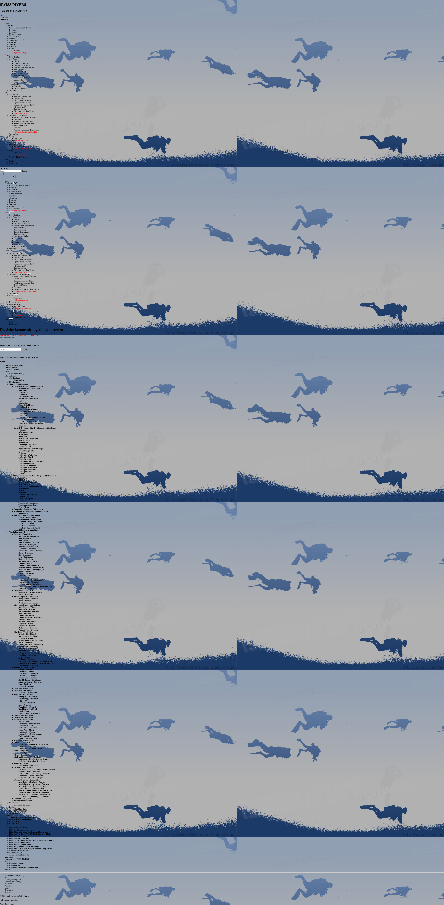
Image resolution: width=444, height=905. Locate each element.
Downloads (13, 144)
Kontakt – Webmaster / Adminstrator (24, 867)
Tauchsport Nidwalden (27, 470)
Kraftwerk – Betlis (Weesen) (29, 724)
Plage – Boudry (24, 601)
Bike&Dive (22, 480)
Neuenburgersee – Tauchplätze (26, 597)
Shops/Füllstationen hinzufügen (26, 530)
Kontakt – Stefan (16, 865)
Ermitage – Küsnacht (26, 638)
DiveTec (21, 490)
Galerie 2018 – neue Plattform (21, 819)
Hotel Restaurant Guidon (28, 399)
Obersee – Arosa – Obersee (29, 772)
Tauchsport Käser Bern (27, 505)
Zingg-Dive (22, 426)
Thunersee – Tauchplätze (24, 667)
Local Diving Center (26, 451)
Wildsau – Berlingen (26, 588)
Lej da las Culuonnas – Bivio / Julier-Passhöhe (36, 769)
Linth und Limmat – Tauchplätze (27, 757)
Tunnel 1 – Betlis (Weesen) (28, 738)
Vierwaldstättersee (16, 36)
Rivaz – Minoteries (25, 595)
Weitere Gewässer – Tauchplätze (26, 780)
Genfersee (13, 32)
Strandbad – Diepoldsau (28, 747)
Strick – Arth (23, 711)
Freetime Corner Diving (27, 495)
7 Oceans (22, 430)
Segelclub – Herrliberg (27, 655)
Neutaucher (23, 403)
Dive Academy (24, 440)
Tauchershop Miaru (26, 463)
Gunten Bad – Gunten (27, 678)
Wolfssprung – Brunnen (27, 628)
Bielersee (12, 42)
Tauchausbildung (20, 69)
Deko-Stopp (23, 434)
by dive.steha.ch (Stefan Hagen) (17, 896)
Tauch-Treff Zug (25, 459)
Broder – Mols (24, 722)
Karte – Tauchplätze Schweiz (20, 28)
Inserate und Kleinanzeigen (24, 67)
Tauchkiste (22, 415)
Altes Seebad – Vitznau (27, 607)
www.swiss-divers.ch (12, 875)
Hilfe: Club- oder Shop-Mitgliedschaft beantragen (28, 832)
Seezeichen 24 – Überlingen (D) (30, 580)
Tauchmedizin (19, 76)
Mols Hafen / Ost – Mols (27, 728)
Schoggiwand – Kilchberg (28, 653)
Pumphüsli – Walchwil (27, 707)
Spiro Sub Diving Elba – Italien (30, 522)
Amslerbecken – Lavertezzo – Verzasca (33, 784)
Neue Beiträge (14, 57)
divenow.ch (22, 395)
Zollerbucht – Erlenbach (28, 665)
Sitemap (8, 869)
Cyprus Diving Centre (27, 517)
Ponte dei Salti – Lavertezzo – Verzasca (33, 792)
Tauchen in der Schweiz (13, 10)
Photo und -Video (20, 82)
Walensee (12, 47)
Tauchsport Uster (25, 472)
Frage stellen (19, 380)
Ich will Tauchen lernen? (23, 101)
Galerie (7, 815)
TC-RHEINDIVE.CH (27, 422)
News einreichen (15, 374)
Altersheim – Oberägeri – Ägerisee (31, 782)
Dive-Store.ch (23, 488)
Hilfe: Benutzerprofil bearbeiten (21, 830)
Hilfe (6, 826)
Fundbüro (17, 84)
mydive (21, 401)
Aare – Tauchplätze (21, 751)
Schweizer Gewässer (21, 63)
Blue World (23, 390)
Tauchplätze (9, 26)
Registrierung (9, 890)
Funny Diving (23, 497)
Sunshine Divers (24, 407)
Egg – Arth (22, 701)
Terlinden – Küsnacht (26, 659)
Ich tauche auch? (20, 107)
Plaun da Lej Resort (26, 405)
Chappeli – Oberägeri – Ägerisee (31, 788)
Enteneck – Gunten (26, 672)
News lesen (18, 138)
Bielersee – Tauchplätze (23, 690)
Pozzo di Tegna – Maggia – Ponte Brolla (34, 794)
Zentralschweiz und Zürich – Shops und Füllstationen (35, 428)
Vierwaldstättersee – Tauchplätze (27, 605)
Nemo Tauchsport (25, 499)
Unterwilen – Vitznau (26, 626)
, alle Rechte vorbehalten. (9, 900)
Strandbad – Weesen (26, 732)
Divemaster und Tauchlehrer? (24, 111)
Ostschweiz (18, 119)
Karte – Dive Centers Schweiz (25, 117)
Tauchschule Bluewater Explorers (31, 417)
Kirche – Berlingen (25, 559)
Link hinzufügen (20, 809)
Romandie (17, 128)
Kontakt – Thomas (16, 863)
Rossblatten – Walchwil (27, 709)
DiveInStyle (23, 442)
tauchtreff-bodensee (26, 420)
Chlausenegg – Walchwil (28, 699)
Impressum (9, 857)
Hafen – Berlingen (25, 553)
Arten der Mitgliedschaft (19, 855)
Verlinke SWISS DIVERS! (19, 851)
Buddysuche (18, 80)
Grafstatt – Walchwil (26, 703)
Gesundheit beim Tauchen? (24, 105)
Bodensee (12, 30)
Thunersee (13, 40)
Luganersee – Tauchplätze (24, 715)
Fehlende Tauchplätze (22, 799)
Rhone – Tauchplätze (22, 755)
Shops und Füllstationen (18, 115)
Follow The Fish (24, 447)
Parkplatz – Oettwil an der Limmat (32, 761)
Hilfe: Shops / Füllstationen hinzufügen (24, 846)
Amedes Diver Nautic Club (29, 388)
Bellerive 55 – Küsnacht (27, 634)
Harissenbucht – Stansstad (28, 611)
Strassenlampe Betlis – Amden (30, 734)
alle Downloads (19, 147)
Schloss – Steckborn (26, 574)
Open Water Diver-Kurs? (23, 103)
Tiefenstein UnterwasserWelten (30, 424)
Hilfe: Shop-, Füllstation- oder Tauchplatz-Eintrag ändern (31, 840)
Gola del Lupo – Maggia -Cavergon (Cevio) (35, 790)
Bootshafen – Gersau (26, 609)
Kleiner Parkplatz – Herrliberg (30, 644)
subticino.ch (23, 513)
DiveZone (22, 492)
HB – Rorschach (24, 555)
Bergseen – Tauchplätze (23, 767)
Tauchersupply (24, 413)
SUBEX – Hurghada (26, 526)
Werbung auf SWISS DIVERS (17, 859)
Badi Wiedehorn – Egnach (28, 542)
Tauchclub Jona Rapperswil (29, 411)
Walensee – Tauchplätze (23, 719)
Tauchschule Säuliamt (27, 465)
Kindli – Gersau (24, 613)
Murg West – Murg (26, 730)
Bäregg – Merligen (25, 669)
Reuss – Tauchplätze (22, 753)
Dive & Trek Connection (28, 438)
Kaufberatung (14, 142)
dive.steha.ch (23, 392)
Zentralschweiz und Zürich (24, 122)
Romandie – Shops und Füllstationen (28, 509)
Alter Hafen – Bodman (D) (28, 536)
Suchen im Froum (15, 90)
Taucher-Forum (11, 368)
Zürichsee (12, 38)
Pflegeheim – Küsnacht (27, 649)
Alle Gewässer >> (16, 51)
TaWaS (21, 474)
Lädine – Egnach (25, 563)
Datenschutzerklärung (13, 882)
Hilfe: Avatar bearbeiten (18, 828)
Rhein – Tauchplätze (22, 742)
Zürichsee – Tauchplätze (23, 632)
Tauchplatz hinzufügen (23, 801)
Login (7, 159)
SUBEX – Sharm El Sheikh (29, 528)
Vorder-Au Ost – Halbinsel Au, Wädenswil (35, 661)
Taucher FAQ (14, 94)
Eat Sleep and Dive (25, 397)
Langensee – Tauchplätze (24, 688)
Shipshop (22, 501)
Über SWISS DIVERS (17, 157)
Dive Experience (24, 484)
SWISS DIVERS (13, 4)
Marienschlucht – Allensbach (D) (31, 567)
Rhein (11, 49)
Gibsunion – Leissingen (27, 676)
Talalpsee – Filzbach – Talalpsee (30, 778)
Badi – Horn (23, 540)
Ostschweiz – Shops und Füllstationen (28, 386)
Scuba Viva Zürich (25, 457)
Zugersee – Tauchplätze (23, 694)
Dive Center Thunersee (27, 482)
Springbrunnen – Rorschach (29, 584)
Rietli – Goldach (24, 572)
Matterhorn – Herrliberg (28, 647)
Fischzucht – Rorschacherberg (30, 551)
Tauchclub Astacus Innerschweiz (31, 461)
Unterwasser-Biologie (22, 78)
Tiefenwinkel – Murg (26, 736)
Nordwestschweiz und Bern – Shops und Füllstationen (35, 476)
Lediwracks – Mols (25, 726)
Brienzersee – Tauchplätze (24, 717)
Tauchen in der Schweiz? (23, 97)
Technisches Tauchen (21, 74)
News (11, 136)
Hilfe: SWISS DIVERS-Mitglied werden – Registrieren (30, 849)
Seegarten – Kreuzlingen (28, 578)
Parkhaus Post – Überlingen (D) (31, 570)
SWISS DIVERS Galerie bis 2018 (22, 817)
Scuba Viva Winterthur (27, 455)
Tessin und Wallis (20, 126)
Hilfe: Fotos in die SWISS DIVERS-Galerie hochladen (30, 834)
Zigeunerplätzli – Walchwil (29, 713)
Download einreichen (22, 805)
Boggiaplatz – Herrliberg (28, 636)
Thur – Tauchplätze (21, 763)
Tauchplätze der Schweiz (19, 532)
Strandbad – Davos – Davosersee (31, 776)
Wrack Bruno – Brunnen (28, 630)
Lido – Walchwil (24, 705)
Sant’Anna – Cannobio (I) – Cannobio (33, 797)
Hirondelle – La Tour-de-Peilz (30, 592)
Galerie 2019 (14, 822)
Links (11, 151)
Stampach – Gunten (26, 686)
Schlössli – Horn (24, 576)
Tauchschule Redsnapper (28, 503)
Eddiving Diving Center (27, 445)
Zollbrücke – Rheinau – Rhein (30, 749)
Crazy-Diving (23, 507)
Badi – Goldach (24, 538)
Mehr (7, 92)
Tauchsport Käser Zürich (28, 467)
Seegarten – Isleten (25, 624)
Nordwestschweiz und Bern (24, 124)
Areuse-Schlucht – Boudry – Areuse (32, 786)
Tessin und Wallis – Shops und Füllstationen (31, 511)
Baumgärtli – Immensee (27, 697)
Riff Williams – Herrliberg (28, 651)
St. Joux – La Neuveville (27, 692)
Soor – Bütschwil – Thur (28, 765)
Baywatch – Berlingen (27, 545)
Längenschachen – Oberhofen (30, 682)
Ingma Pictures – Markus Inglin (31, 449)
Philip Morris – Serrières (28, 599)
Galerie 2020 (14, 824)
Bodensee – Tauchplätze (23, 534)
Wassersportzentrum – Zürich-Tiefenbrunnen (36, 663)
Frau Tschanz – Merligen (28, 674)
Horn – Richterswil (25, 642)
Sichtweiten (13, 813)
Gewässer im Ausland (22, 65)
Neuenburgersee (15, 34)
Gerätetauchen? (19, 99)
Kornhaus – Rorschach (27, 561)
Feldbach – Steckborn (27, 549)
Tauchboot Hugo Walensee (28, 409)
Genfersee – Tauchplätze (23, 590)
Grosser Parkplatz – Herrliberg (30, 640)
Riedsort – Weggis (25, 619)
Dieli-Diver (22, 436)
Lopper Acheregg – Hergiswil (30, 617)
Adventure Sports (25, 432)
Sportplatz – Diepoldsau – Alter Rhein (33, 744)
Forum (7, 55)
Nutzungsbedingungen (13, 853)
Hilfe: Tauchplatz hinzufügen (20, 844)
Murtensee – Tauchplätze (24, 740)
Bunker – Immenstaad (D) (28, 547)
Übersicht (17, 61)
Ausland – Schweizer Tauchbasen (26, 130)
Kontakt (8, 861)
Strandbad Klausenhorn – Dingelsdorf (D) (35, 586)
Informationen (10, 376)
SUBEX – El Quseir (26, 524)
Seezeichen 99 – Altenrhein (28, 582)
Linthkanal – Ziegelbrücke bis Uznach (33, 759)
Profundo (22, 453)
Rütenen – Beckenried (27, 622)
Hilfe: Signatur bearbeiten (19, 842)
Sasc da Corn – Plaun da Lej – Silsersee (33, 774)
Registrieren (13, 163)
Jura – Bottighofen (25, 557)
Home (7, 24)
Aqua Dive (22, 478)
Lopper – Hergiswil (26, 615)
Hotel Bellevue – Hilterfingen (29, 680)
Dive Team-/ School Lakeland (30, 486)
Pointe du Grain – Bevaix (28, 603)
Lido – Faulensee (25, 684)
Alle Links (18, 153)
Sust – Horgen (24, 657)
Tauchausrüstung (20, 72)
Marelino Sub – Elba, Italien (29, 520)
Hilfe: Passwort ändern (18, 836)
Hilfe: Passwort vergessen (19, 838)
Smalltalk (17, 86)
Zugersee (12, 44)
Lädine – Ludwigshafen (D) (29, 565)
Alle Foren (13, 59)
